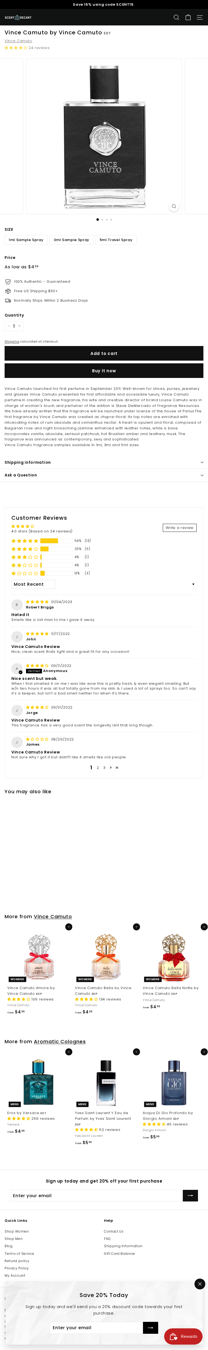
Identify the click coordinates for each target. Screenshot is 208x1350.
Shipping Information (123, 1246)
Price (10, 257)
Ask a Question (21, 475)
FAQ (107, 1238)
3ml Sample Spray (71, 239)
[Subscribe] (150, 1328)
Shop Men (13, 1238)
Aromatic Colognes (60, 1041)
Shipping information (28, 462)
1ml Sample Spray (26, 239)
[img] (38, 601)
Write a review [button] (180, 527)
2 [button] (98, 767)
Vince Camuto (18, 40)
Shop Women (17, 1231)
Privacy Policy (17, 1268)
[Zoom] (174, 206)
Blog (9, 1246)
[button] (17, 47)
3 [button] (104, 767)
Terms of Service (19, 1253)
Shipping (12, 341)
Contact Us (114, 1231)
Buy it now (104, 371)
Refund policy (17, 1261)
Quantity (14, 315)
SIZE (9, 229)
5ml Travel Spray (116, 239)
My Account (15, 1275)
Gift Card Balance (119, 1253)
